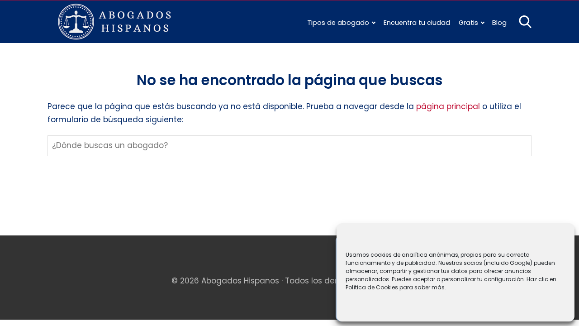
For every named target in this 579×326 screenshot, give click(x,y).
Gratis (468, 22)
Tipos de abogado (338, 22)
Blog (499, 22)
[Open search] (525, 21)
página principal (449, 106)
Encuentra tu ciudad (417, 22)
